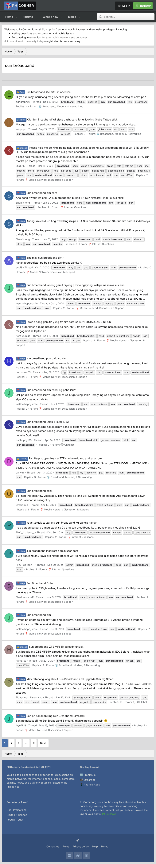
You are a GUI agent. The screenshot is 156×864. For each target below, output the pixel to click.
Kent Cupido (23, 335)
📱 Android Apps (90, 784)
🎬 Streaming (88, 779)
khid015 (20, 165)
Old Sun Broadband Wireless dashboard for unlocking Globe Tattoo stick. (67, 119)
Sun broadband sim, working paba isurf (46, 389)
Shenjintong (23, 202)
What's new (50, 16)
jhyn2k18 (21, 725)
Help (95, 846)
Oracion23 (22, 504)
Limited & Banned (17, 814)
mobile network (61, 37)
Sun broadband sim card (37, 192)
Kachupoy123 (24, 440)
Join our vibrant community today (24, 41)
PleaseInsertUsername (29, 697)
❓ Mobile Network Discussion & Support (49, 179)
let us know (109, 813)
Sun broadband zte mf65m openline (44, 92)
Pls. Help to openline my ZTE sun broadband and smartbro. (60, 458)
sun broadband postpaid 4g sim (41, 358)
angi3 (19, 267)
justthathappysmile (27, 303)
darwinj (20, 472)
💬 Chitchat (67, 444)
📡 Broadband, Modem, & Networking (61, 106)
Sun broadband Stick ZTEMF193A (43, 421)
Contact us (52, 846)
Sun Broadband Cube (35, 583)
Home (9, 16)
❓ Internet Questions (73, 207)
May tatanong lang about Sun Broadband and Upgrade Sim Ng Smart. (65, 679)
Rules (66, 846)
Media (72, 16)
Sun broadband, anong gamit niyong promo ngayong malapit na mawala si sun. (71, 285)
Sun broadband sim (34, 614)
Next (43, 742)
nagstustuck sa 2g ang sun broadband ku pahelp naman (57, 522)
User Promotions (16, 809)
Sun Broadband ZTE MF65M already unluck (50, 646)
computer (81, 37)
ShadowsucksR (25, 597)
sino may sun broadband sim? (40, 257)
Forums (28, 16)
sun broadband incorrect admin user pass (47, 550)
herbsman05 (23, 372)
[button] (16, 17)
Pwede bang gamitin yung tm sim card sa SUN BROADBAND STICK (64, 321)
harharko (21, 660)
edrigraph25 (23, 101)
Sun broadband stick (35, 490)
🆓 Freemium (88, 774)
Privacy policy (81, 846)
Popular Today (15, 819)
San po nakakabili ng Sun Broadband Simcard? (51, 715)
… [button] (26, 742)
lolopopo (21, 129)
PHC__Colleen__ (25, 532)
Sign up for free (51, 29)
